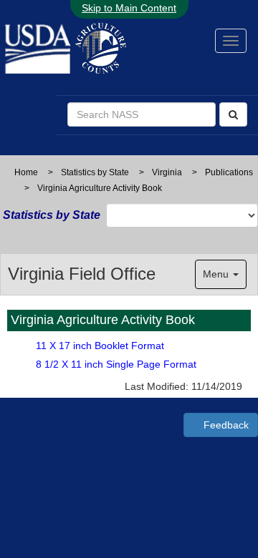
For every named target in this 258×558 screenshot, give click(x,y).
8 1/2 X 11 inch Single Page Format (116, 364)
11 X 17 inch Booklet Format (100, 345)
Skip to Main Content (129, 8)
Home (26, 172)
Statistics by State (95, 172)
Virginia (167, 172)
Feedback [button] (225, 425)
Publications (229, 172)
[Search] (233, 114)
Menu (217, 274)
